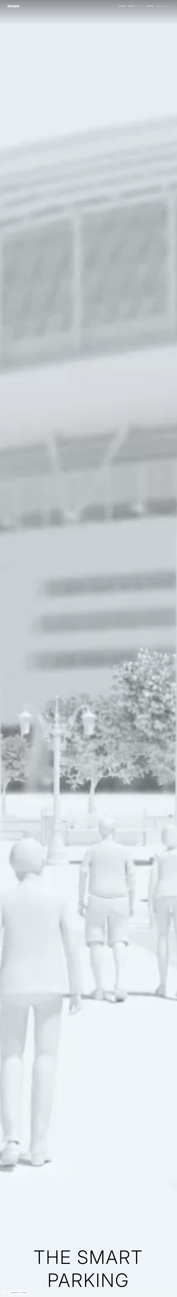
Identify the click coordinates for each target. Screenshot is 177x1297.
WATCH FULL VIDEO (19, 1293)
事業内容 (131, 6)
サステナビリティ (163, 6)
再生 (4, 1293)
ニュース (140, 6)
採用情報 (150, 6)
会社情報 (122, 6)
